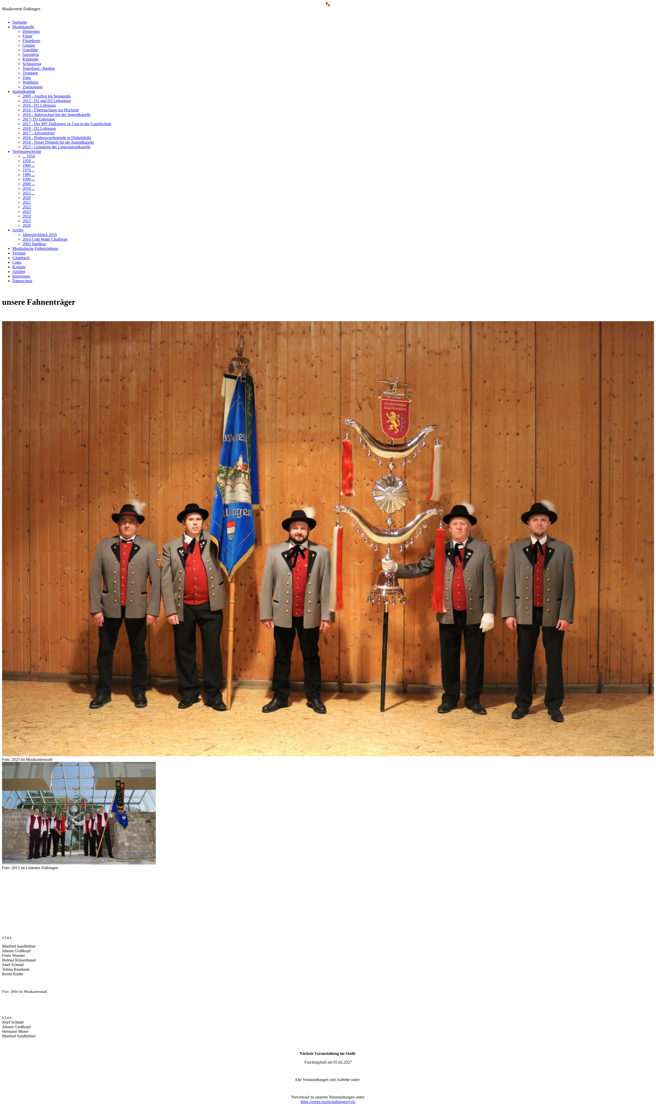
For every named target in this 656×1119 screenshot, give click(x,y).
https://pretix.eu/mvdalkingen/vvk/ (328, 1102)
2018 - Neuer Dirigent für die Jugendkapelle (58, 142)
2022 (27, 207)
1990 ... (29, 179)
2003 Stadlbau (34, 244)
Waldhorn (30, 82)
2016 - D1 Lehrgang (39, 105)
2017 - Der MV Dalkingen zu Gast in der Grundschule (67, 124)
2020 (27, 197)
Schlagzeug (32, 64)
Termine (19, 253)
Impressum (21, 276)
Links (17, 262)
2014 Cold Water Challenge (45, 239)
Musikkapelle (23, 27)
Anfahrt (18, 271)
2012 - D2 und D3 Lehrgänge (47, 101)
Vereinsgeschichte (26, 151)
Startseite (19, 22)
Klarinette (30, 59)
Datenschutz (22, 281)
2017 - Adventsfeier (39, 133)
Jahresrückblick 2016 (40, 234)
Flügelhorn (31, 40)
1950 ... (29, 161)
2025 (27, 221)
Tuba (27, 77)
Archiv (18, 230)
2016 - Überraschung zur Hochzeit (51, 110)
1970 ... (29, 170)
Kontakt (18, 267)
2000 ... (29, 184)
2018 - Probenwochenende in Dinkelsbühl (57, 137)
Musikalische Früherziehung (35, 248)
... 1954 (29, 156)
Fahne (28, 36)
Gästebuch (20, 258)
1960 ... (29, 165)
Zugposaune (33, 87)
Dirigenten (31, 31)
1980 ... (29, 174)
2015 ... (29, 193)
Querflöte (30, 50)
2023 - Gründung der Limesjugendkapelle (56, 147)
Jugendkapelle (23, 91)
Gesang (29, 45)
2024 (27, 216)
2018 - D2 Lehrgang (39, 128)
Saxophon (31, 54)
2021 (27, 202)
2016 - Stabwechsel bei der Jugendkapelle (56, 114)
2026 (27, 225)
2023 (27, 211)
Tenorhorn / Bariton (39, 68)
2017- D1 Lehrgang (39, 119)
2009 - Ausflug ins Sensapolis (47, 96)
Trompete (30, 73)
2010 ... (29, 188)
